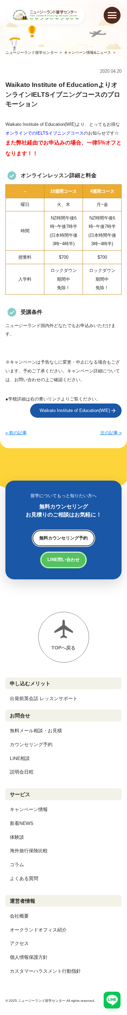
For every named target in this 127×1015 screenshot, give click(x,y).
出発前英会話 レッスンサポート (44, 698)
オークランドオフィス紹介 (38, 929)
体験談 (17, 837)
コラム (17, 864)
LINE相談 (20, 758)
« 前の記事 (16, 432)
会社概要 (19, 916)
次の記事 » (111, 432)
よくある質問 (24, 878)
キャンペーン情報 (29, 809)
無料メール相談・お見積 (36, 730)
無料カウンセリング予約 (63, 537)
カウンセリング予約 (31, 744)
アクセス (19, 943)
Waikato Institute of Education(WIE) (75, 410)
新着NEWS (21, 823)
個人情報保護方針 (29, 957)
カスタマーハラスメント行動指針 (45, 971)
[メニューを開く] (112, 15)
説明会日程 (22, 772)
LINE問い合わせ (63, 559)
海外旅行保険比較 (29, 850)
